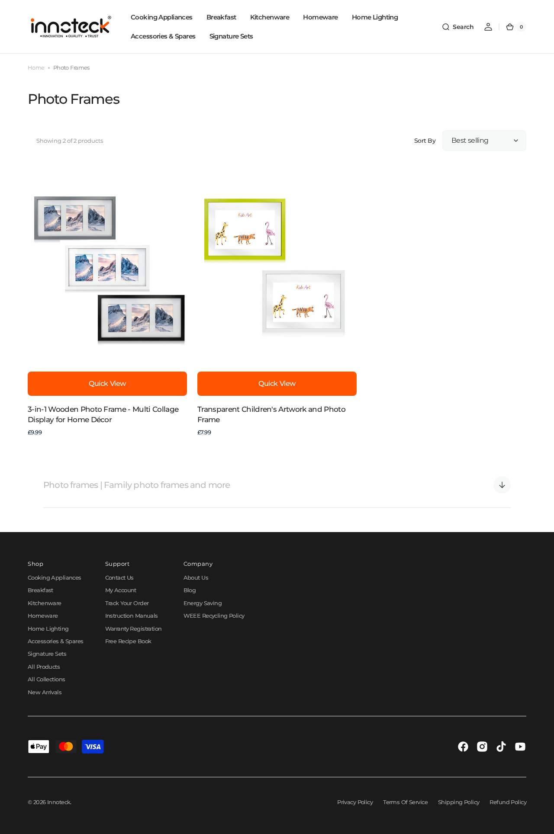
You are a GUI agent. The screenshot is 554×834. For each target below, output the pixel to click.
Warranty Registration (133, 628)
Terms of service (405, 802)
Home (36, 67)
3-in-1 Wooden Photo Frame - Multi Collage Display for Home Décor (103, 414)
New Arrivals (44, 692)
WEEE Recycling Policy (214, 615)
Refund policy (508, 802)
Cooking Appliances (54, 577)
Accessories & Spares (56, 641)
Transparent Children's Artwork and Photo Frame (271, 414)
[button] (457, 26)
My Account (120, 590)
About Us (196, 577)
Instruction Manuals (131, 615)
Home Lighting (48, 628)
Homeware (43, 615)
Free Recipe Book (128, 641)
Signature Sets (47, 653)
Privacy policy (355, 802)
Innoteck (58, 802)
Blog (190, 590)
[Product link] (107, 301)
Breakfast (40, 590)
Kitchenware (44, 603)
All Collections (46, 679)
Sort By (424, 140)
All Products (44, 666)
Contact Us (119, 577)
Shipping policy (458, 802)
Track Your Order (127, 603)
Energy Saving (203, 603)
